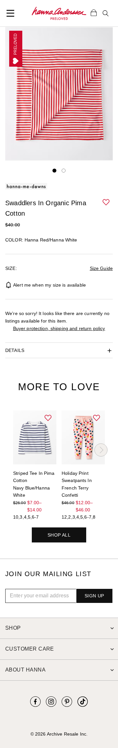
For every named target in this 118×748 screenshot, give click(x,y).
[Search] (105, 13)
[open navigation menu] (10, 13)
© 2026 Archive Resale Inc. (59, 734)
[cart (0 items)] (94, 12)
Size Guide (101, 268)
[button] (107, 202)
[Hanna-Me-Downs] (59, 13)
